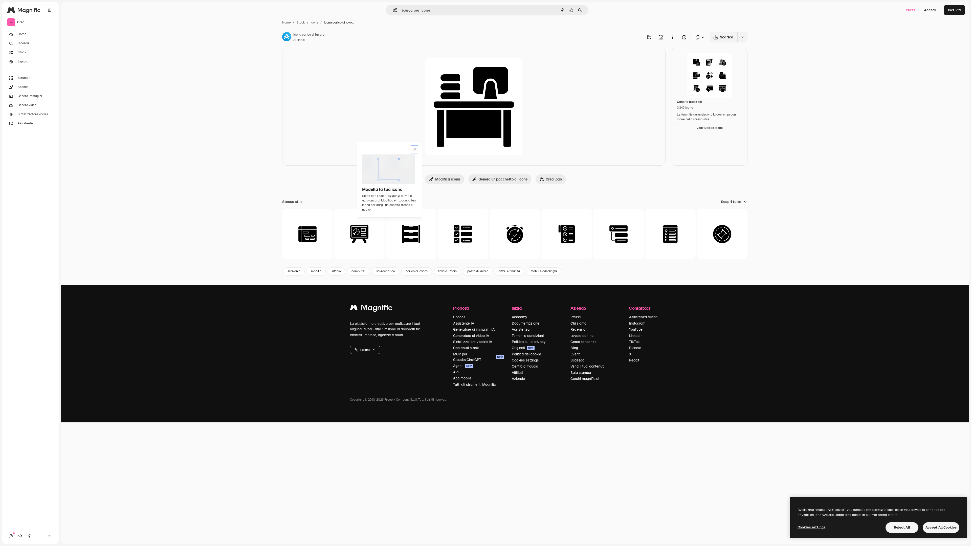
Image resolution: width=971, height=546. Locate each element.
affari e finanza (509, 271)
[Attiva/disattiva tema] (29, 536)
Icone (314, 22)
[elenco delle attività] (566, 234)
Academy (519, 317)
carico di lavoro (417, 271)
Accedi (930, 10)
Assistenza (520, 329)
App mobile (462, 378)
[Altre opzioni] (672, 37)
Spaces (459, 317)
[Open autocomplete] (393, 10)
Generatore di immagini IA (474, 329)
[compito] (618, 234)
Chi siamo (578, 323)
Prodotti (461, 308)
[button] (365, 350)
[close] (414, 149)
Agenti (462, 365)
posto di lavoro (477, 271)
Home (286, 22)
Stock (300, 22)
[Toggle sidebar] (50, 10)
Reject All (902, 527)
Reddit (634, 360)
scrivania (294, 271)
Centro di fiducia (525, 366)
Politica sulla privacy (529, 341)
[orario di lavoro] (307, 234)
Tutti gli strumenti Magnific (474, 384)
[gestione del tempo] (515, 234)
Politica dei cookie (526, 354)
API (456, 372)
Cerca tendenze (583, 341)
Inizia (517, 308)
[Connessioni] (11, 536)
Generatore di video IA (471, 335)
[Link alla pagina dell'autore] (286, 37)
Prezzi (911, 10)
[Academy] (20, 536)
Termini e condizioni (528, 335)
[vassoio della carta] (411, 234)
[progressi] (722, 234)
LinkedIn (636, 335)
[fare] (463, 234)
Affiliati (517, 372)
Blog (574, 348)
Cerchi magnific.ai (584, 378)
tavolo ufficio (447, 271)
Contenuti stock (466, 348)
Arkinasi (299, 40)
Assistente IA (463, 323)
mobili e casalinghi (544, 271)
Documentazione (525, 323)
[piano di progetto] (670, 234)
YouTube (636, 329)
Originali (523, 348)
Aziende (518, 378)
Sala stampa (580, 372)
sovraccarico (385, 271)
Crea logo (554, 179)
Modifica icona (447, 179)
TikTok (634, 341)
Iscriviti (954, 10)
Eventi (575, 354)
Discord (635, 348)
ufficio (336, 271)
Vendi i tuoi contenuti (587, 366)
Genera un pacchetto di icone (502, 179)
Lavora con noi (582, 335)
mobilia (316, 271)
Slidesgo (577, 360)
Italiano (365, 350)
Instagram (637, 323)
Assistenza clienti (643, 317)
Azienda (578, 308)
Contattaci (639, 308)
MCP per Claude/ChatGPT (478, 357)
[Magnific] (371, 309)
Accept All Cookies (941, 527)
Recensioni (579, 329)
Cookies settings (525, 360)
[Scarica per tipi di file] (700, 37)
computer (358, 271)
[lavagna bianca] (359, 234)
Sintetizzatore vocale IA (472, 341)
